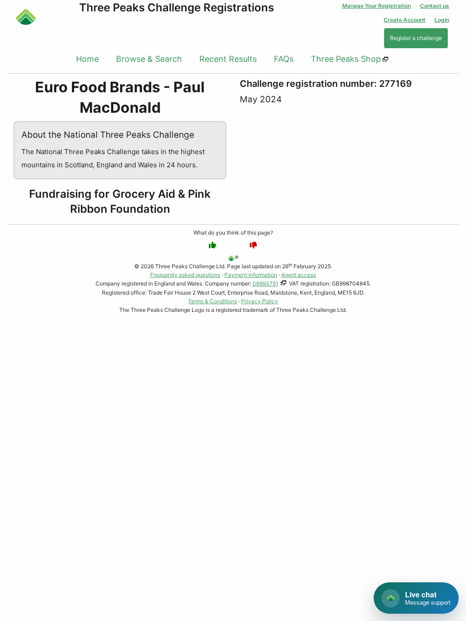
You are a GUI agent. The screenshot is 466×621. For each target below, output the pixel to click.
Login (442, 19)
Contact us (434, 5)
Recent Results (228, 59)
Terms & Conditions (212, 301)
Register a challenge (416, 38)
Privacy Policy (259, 301)
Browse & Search (149, 59)
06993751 (266, 283)
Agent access (298, 274)
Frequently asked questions (185, 274)
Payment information (250, 274)
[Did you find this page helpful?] (212, 245)
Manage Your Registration (376, 5)
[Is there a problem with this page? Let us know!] (253, 245)
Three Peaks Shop (346, 59)
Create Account (404, 19)
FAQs (284, 59)
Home (87, 59)
